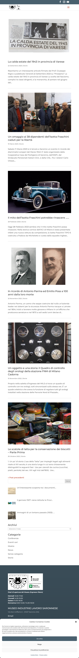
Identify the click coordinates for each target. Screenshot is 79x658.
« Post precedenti (16, 477)
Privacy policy (43, 655)
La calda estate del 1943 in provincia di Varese (36, 61)
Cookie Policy (34, 655)
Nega (39, 644)
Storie (25, 66)
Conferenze (13, 538)
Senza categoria (15, 554)
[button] (76, 622)
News (10, 550)
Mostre (11, 546)
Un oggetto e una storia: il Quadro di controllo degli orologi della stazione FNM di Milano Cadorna (36, 371)
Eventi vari (13, 542)
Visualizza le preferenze (39, 650)
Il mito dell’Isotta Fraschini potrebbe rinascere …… (38, 217)
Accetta (40, 639)
